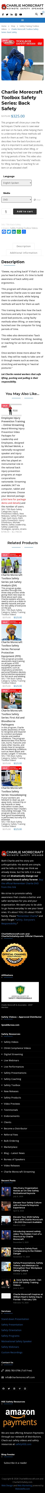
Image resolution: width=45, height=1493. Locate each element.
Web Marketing (24, 1485)
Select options (12, 403)
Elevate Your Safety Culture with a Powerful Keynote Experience (27, 1205)
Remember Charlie (27, 915)
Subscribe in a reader (15, 1462)
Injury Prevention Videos (9, 512)
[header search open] (36, 14)
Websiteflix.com (22, 1488)
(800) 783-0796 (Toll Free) (18, 1370)
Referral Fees (11, 1134)
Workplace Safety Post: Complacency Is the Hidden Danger (27, 1251)
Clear (38, 199)
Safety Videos (11, 1041)
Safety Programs (18, 515)
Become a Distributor (15, 1128)
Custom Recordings (11, 1352)
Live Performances (14, 1066)
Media (6, 193)
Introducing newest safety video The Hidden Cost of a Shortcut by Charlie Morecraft (27, 1235)
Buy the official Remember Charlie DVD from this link (22, 883)
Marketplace (10, 1146)
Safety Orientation (11, 1330)
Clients (7, 1122)
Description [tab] (24, 246)
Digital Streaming (13, 1054)
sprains (15, 529)
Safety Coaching (12, 1078)
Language (8, 176)
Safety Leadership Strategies (9, 527)
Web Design (7, 1485)
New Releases (11, 1091)
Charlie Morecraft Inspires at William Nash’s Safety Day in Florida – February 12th (28, 1297)
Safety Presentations (15, 1072)
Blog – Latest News (14, 1153)
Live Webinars (11, 1060)
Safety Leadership (17, 524)
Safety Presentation (12, 1324)
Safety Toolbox (12, 1085)
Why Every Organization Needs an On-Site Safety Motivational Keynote (26, 1190)
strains (23, 529)
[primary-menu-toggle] (22, 20)
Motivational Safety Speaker (16, 1341)
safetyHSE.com (23, 1444)
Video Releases (12, 1165)
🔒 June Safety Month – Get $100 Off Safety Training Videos (27, 1282)
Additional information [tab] (23, 252)
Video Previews (12, 1103)
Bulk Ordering (11, 1140)
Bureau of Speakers (14, 1159)
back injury (12, 518)
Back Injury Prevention (12, 519)
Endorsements (12, 1116)
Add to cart (25, 211)
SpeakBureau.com (10, 1025)
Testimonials (11, 1109)
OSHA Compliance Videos (17, 1048)
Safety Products (12, 1097)
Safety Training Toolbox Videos (24, 228)
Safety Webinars (10, 1346)
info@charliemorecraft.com (20, 1377)
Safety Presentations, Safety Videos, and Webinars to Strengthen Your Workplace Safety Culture (28, 1267)
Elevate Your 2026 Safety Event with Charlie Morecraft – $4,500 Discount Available (28, 1219)
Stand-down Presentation (15, 1319)
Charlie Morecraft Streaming (19, 1171)
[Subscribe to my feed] (2, 1462)
